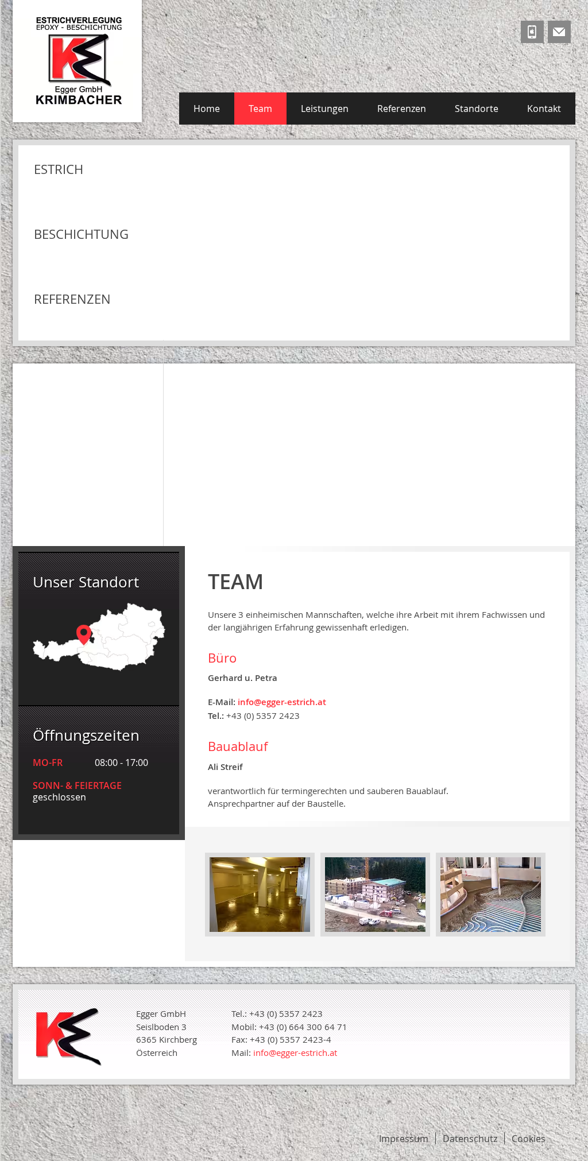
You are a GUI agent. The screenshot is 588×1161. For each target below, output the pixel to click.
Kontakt (544, 108)
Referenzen (401, 108)
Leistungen (325, 108)
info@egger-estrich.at (295, 1052)
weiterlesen (458, 465)
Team (260, 108)
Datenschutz (470, 1138)
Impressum (403, 1138)
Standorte (476, 108)
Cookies (529, 1138)
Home (207, 108)
